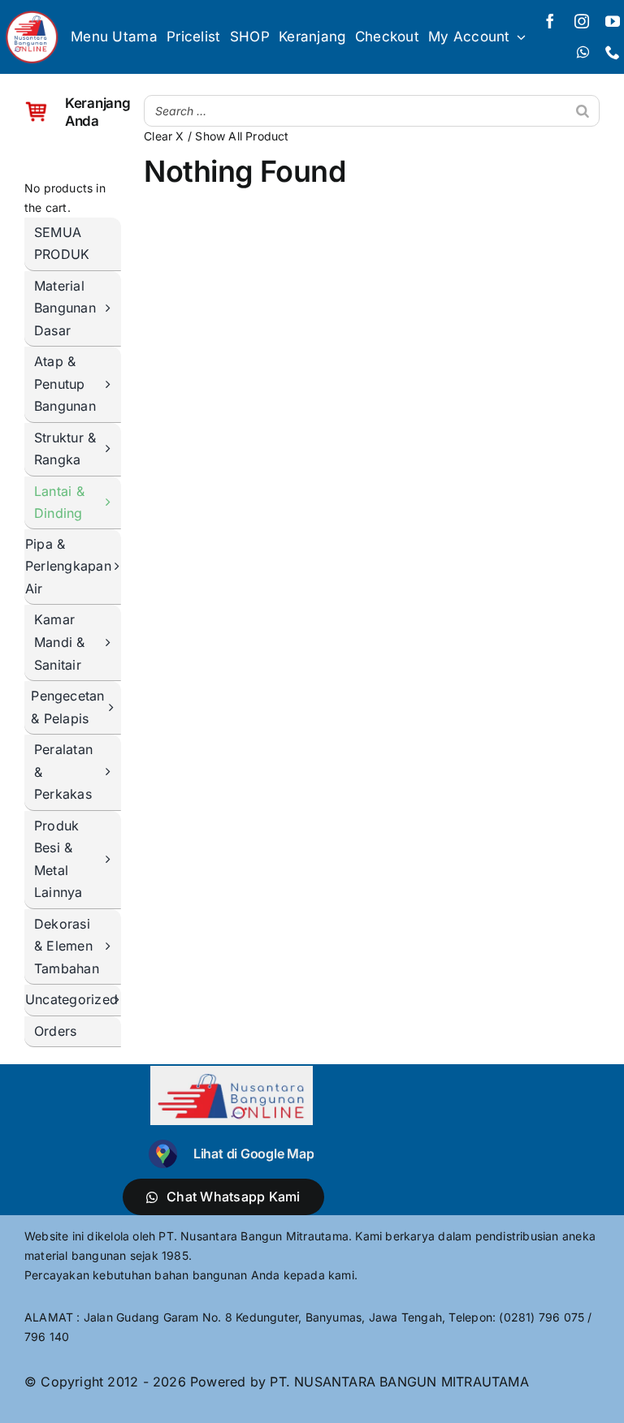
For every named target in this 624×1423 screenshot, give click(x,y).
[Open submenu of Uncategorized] (121, 1000)
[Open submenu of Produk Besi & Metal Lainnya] (112, 860)
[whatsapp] (583, 52)
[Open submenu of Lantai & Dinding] (112, 502)
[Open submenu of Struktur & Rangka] (112, 449)
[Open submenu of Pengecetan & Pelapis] (115, 708)
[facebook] (550, 21)
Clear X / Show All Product (216, 136)
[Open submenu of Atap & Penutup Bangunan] (112, 385)
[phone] (612, 52)
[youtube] (612, 21)
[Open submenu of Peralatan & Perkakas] (112, 773)
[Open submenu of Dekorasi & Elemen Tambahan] (112, 947)
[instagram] (581, 21)
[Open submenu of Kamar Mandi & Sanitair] (112, 643)
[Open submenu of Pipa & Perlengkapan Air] (121, 567)
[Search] (582, 111)
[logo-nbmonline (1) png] (32, 14)
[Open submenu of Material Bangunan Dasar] (112, 309)
